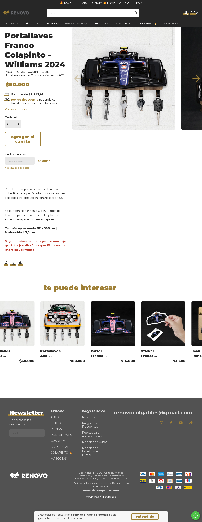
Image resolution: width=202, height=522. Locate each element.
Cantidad (11, 117)
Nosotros (88, 417)
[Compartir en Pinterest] (20, 264)
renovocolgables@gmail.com (153, 413)
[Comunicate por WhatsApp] (195, 515)
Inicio (8, 72)
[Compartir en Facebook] (6, 264)
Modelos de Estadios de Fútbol (90, 451)
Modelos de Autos (94, 442)
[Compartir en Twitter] (13, 264)
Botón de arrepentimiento (101, 490)
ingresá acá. (101, 486)
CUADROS (100, 23)
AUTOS (11, 23)
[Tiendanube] (101, 497)
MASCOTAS (171, 23)
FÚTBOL (30, 23)
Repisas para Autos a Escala (92, 434)
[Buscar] (135, 13)
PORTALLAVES (74, 23)
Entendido (145, 516)
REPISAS (50, 23)
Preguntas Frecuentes (90, 424)
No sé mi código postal (17, 167)
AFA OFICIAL (124, 23)
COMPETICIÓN (38, 72)
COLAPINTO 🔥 (147, 23)
